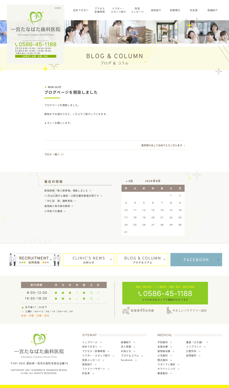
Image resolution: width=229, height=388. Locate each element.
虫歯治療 (162, 346)
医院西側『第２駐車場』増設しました (66, 190)
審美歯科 (162, 373)
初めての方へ (81, 10)
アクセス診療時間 (100, 10)
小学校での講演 (53, 211)
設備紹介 (213, 10)
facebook (127, 359)
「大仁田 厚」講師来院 (58, 200)
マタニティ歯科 (166, 364)
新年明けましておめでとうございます (161, 145)
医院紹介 (156, 10)
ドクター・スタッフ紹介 (118, 10)
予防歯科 (162, 342)
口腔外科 (191, 351)
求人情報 (126, 346)
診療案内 (175, 10)
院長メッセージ (137, 10)
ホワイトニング (166, 368)
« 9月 (129, 181)
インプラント (194, 346)
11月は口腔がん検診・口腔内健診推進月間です (71, 195)
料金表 (194, 10)
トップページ (90, 342)
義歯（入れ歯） (195, 342)
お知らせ (126, 351)
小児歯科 (162, 355)
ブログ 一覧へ (52, 154)
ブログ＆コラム (130, 355)
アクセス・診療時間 (93, 351)
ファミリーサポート (93, 368)
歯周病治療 (163, 351)
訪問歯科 (191, 355)
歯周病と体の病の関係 (57, 205)
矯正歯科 (162, 359)
